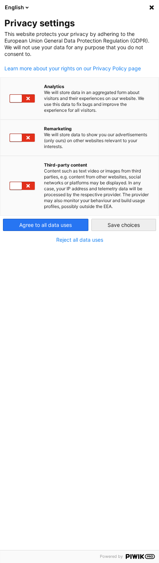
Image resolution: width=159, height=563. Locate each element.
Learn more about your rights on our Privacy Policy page (72, 68)
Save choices (124, 225)
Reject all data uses (79, 240)
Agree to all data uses (45, 225)
